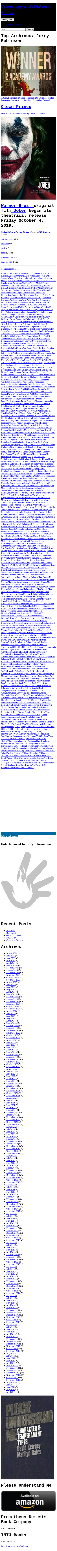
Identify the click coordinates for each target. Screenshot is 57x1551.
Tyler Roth (39, 734)
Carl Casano (26, 346)
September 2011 (13, 1380)
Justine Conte (11, 536)
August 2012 (11, 1353)
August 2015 (11, 1266)
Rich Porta (34, 659)
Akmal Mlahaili (36, 283)
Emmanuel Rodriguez (16, 423)
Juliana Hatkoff (28, 531)
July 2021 (10, 1100)
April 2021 (11, 1107)
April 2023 (11, 1050)
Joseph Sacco (12, 524)
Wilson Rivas (41, 755)
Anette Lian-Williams (28, 305)
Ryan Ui (41, 676)
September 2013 (13, 1322)
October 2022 (12, 1064)
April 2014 (11, 1305)
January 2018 (12, 1201)
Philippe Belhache (29, 647)
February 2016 (12, 1254)
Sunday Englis (36, 707)
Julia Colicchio (26, 529)
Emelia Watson (38, 418)
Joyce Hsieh (47, 526)
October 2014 (12, 1291)
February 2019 (12, 1170)
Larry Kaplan (11, 560)
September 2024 (13, 1009)
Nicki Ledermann (40, 632)
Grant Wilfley (11, 452)
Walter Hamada (42, 748)
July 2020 (10, 1129)
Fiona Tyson (12, 435)
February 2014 (12, 1310)
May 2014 (10, 1303)
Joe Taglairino (47, 507)
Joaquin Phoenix (14, 505)
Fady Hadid (33, 432)
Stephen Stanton (26, 702)
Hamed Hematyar (24, 454)
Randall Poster (26, 652)
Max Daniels (23, 596)
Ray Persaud (15, 654)
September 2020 (13, 1124)
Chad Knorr (12, 355)
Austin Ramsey (16, 319)
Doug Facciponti (29, 406)
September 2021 (13, 1095)
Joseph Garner (14, 522)
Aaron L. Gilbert (32, 273)
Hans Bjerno (10, 456)
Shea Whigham (16, 695)
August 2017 (11, 1213)
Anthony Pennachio (27, 312)
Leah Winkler (10, 565)
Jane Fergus (30, 473)
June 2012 (10, 1358)
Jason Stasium (47, 481)
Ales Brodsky (32, 288)
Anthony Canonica (38, 309)
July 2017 (10, 1216)
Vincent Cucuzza (15, 743)
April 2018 (11, 1194)
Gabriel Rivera (23, 440)
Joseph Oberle (42, 522)
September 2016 (13, 1240)
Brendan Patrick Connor (34, 334)
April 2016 (11, 1252)
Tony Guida (33, 731)
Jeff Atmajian (41, 483)
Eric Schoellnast (14, 428)
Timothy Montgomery (17, 726)
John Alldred (33, 509)
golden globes (7, 257)
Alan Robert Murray (34, 285)
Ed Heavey (29, 411)
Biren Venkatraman (14, 326)
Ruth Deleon (37, 671)
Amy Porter (27, 300)
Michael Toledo (13, 616)
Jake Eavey (8, 468)
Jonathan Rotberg (16, 519)
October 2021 (12, 1093)
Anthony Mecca (12, 312)
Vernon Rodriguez (28, 736)
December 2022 (13, 1059)
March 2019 (11, 1168)
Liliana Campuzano (16, 567)
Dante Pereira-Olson (27, 387)
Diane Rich (27, 403)
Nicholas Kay (36, 630)
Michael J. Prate (26, 608)
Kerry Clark (26, 546)
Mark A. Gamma (28, 582)
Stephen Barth (26, 700)
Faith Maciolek (44, 432)
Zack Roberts (26, 765)
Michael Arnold (29, 601)
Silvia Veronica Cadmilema (34, 695)
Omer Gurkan (21, 640)
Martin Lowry (35, 587)
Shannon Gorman (16, 690)
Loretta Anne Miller (30, 572)
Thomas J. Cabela (26, 717)
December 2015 (13, 1259)
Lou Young (43, 572)
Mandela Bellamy (30, 577)
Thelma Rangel (36, 714)
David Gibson (26, 389)
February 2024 (12, 1025)
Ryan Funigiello (43, 673)
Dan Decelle (14, 379)
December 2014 (13, 1286)
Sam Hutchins (45, 678)
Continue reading (9, 269)
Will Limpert (46, 751)
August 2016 (11, 1242)
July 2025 (10, 984)
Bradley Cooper (41, 329)
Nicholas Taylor (16, 632)
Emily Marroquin (16, 420)
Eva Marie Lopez (27, 430)
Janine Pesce (40, 473)
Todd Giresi (45, 726)
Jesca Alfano (16, 497)
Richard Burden (13, 661)
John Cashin (14, 512)
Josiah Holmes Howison (20, 526)
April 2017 (11, 1223)
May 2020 (10, 1134)
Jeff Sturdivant (40, 485)
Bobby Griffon (28, 329)
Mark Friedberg (23, 584)
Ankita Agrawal (25, 307)
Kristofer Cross (28, 558)
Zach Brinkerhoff (40, 763)
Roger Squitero (22, 669)
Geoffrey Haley (12, 444)
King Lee (42, 553)
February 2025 (12, 997)
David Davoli (15, 389)
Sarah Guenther (25, 683)
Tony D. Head (22, 731)
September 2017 (13, 1211)
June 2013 (10, 1329)
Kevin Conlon (22, 548)
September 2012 (13, 1351)
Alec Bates (21, 288)
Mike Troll (31, 623)
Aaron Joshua (19, 273)
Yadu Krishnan (38, 758)
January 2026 (12, 970)
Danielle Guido (26, 384)
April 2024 (11, 1021)
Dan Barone (41, 377)
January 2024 (12, 1028)
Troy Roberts (29, 734)
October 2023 (12, 1035)
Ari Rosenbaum (29, 314)
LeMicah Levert (31, 565)
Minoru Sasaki (42, 623)
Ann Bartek (37, 307)
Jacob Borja (36, 466)
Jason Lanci (39, 478)
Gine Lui (13, 449)
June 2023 (10, 1045)
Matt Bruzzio (42, 589)
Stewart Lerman (14, 707)
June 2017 (10, 1218)
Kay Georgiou (11, 541)
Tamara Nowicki (25, 712)
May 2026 (10, 960)
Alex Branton (43, 288)
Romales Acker (13, 671)
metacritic (5, 244)
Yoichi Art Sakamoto (30, 760)
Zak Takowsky (38, 765)
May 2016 (10, 1250)
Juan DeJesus (14, 529)
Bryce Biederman (38, 341)
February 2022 (12, 1083)
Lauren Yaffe (14, 563)
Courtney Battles (29, 372)
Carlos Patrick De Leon (37, 348)
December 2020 (13, 1117)
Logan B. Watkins (14, 572)
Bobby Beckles (15, 329)
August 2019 (11, 1156)
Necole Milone (14, 630)
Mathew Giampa (30, 589)
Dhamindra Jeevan (42, 401)
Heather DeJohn (29, 459)
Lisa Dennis (25, 570)
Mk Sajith (9, 625)
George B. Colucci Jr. (28, 444)
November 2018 (13, 1177)
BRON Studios (38, 338)
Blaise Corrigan (29, 326)
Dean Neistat (38, 396)
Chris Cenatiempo (37, 358)
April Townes (17, 314)
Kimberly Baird (24, 553)
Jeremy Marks (28, 493)
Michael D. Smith (40, 603)
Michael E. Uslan (14, 606)
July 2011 (10, 1385)
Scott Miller (32, 685)
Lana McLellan (41, 558)
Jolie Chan (26, 517)
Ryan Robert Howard (28, 676)
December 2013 (13, 1315)
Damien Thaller (29, 377)
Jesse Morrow (27, 497)
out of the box (26, 100)
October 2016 (12, 1238)
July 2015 (10, 1269)
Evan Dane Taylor (42, 430)
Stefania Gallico (35, 697)
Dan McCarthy (26, 379)
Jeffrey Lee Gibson (18, 488)
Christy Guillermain (17, 367)
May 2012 (10, 1361)
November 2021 (13, 1091)
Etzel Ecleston (14, 430)
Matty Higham (12, 596)
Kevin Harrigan (35, 548)
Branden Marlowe (14, 331)
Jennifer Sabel (16, 493)
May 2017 (10, 1221)
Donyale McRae (15, 406)
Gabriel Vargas (35, 440)
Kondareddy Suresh (26, 555)
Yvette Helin (28, 763)
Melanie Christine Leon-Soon (19, 599)
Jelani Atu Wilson (33, 488)
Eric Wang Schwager (30, 428)
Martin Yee (45, 587)
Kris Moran (40, 555)
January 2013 (12, 1341)
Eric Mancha (40, 425)
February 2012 (12, 1368)
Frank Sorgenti (32, 437)
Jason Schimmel (34, 481)
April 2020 (11, 1136)
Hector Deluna (42, 459)
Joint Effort (13, 517)
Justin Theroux (42, 534)
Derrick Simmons (13, 401)
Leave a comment (37, 113)
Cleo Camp (16, 370)
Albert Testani (11, 288)
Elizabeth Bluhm (40, 415)
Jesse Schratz (38, 497)
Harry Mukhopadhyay (25, 456)
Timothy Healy (37, 724)
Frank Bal (11, 437)
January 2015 (12, 1283)
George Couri (43, 444)
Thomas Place (32, 719)
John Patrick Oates (22, 514)
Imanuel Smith (31, 464)
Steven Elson (11, 705)
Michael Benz (27, 603)
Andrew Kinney (12, 305)
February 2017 (12, 1228)
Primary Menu (7, 20)
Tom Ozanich (38, 729)
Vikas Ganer (12, 741)
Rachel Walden (35, 649)
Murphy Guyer (13, 628)
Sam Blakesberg (32, 678)
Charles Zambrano (37, 355)
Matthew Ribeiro (30, 594)
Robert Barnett (39, 661)
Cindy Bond (42, 367)
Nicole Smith (27, 635)
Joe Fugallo (42, 505)
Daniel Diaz (11, 382)
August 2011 (11, 1382)
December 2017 (13, 1204)
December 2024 (13, 1001)
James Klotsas (44, 471)
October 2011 (12, 1377)
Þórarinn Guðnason (25, 767)
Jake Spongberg (32, 468)
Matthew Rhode (16, 594)
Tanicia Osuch (14, 714)
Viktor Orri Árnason (26, 741)
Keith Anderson (32, 541)
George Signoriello (18, 447)
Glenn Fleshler (37, 449)
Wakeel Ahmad (29, 748)
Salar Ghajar (20, 678)
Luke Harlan (34, 575)
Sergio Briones (15, 688)
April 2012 (11, 1363)
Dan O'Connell (38, 379)
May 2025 (10, 989)
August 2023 (11, 1040)
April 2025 (11, 992)
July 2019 (10, 1158)
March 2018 (11, 1197)
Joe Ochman (15, 507)
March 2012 (11, 1365)
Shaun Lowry (17, 693)
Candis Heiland (14, 346)
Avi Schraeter (28, 319)
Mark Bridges (41, 582)
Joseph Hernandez (28, 522)
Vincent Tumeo (13, 746)
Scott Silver (42, 685)
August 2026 (11, 953)
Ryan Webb (10, 678)
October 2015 (12, 1262)
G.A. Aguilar (11, 440)
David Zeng (39, 394)
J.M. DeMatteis (14, 466)
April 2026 (11, 963)
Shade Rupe (26, 688)
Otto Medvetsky (33, 640)
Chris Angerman (12, 358)
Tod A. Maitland (33, 726)
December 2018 (13, 1175)
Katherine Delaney (40, 538)
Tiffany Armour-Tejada (33, 722)
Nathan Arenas (37, 628)
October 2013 (12, 1320)
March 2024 (11, 1023)
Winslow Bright (13, 758)
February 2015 (12, 1281)
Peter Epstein (26, 644)
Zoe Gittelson (11, 767)
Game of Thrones (13, 935)
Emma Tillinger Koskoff (34, 420)
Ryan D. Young (29, 673)
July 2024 (10, 1013)
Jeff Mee (30, 485)
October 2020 (12, 1122)
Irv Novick (41, 464)
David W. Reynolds (15, 394)
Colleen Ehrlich (28, 370)
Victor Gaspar (11, 738)
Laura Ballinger (23, 560)
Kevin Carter (11, 548)
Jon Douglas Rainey (39, 517)
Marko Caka (11, 587)
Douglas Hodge (13, 408)
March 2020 (11, 1139)
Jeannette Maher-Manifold (24, 483)
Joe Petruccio (25, 507)
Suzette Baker (12, 712)
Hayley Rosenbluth (14, 459)
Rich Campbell (45, 657)
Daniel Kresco (22, 382)
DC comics (12, 396)
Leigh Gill (20, 565)
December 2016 (13, 1233)
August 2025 (11, 982)
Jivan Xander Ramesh (22, 502)
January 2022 (12, 1086)
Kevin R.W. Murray (16, 550)
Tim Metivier (17, 724)
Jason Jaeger (12, 478)
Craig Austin (41, 372)
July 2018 (10, 1187)
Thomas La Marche (18, 719)
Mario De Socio (14, 582)
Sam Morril (14, 681)
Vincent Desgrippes (30, 743)
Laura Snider (35, 560)
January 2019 (12, 1172)
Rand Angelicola (13, 652)
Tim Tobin (26, 724)
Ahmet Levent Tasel (41, 280)
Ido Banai (21, 464)
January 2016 (12, 1257)
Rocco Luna (11, 669)
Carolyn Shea (32, 350)
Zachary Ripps (14, 765)
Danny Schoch (13, 387)
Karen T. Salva (39, 536)
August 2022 (11, 1069)
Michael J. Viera (40, 608)
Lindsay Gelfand (31, 567)
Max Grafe (33, 596)
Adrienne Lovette (26, 280)
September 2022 (13, 1066)
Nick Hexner (28, 632)
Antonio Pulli (41, 312)
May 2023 (10, 1047)
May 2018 (10, 1192)
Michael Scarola (16, 613)
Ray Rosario (26, 654)
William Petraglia (14, 755)
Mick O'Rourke (14, 620)
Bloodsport (11, 933)
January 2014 (12, 1312)
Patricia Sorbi (13, 642)
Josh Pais (32, 524)
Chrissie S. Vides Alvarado (19, 362)
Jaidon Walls (46, 466)
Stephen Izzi (14, 702)
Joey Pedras (23, 509)
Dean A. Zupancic (25, 396)
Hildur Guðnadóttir (31, 461)
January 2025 (12, 999)
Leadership (5, 100)
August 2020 (11, 1127)
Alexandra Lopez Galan (18, 293)
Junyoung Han (40, 531)
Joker (20, 517)
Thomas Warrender (15, 722)
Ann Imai (46, 307)
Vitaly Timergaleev (42, 746)
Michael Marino (28, 611)
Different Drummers (14, 24)
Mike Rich (13, 623)
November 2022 (13, 1062)
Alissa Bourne (12, 295)
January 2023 (12, 1057)
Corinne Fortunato (14, 372)
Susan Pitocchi (26, 710)
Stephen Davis (38, 700)
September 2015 (13, 1264)
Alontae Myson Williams (38, 295)
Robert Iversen (11, 664)
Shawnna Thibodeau (31, 693)
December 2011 (13, 1373)
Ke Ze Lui (21, 541)
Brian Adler (22, 336)
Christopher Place (28, 365)
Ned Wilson (25, 630)
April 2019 (11, 1165)
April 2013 (11, 1334)
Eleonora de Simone (24, 415)
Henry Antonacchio (15, 461)
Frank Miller (20, 437)
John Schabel (35, 514)
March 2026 (11, 965)
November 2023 (13, 1033)
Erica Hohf (43, 428)
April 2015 (11, 1276)
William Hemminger (30, 753)
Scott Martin (22, 685)
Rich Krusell (14, 659)
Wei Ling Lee (22, 751)
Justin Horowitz (15, 534)
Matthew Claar (16, 591)
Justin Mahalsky (29, 534)
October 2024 (12, 1006)
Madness (15, 100)
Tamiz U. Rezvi (38, 712)
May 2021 (10, 1105)
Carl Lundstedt (37, 346)
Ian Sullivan (12, 464)
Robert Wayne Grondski (29, 666)
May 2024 (10, 1018)
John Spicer (46, 514)
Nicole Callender (15, 635)
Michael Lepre (16, 611)
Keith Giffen (16, 543)
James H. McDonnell (29, 471)
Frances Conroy (37, 435)
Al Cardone (13, 285)
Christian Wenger (37, 362)
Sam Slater (23, 681)
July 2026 (10, 956)
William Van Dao (28, 755)
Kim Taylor (13, 553)
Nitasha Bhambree (38, 637)
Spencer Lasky (23, 697)
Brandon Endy (28, 331)
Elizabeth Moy (11, 418)
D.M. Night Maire (41, 374)
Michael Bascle (14, 603)
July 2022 (10, 1071)
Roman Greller (26, 671)
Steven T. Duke (40, 705)
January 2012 (12, 1370)
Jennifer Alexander (15, 490)
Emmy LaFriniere (32, 423)
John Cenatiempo (26, 512)
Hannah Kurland (39, 454)
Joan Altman (36, 502)
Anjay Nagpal (13, 307)
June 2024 (10, 1016)
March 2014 (11, 1307)
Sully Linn (25, 707)
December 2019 (13, 1146)
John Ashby (43, 509)
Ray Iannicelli (38, 652)
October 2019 (12, 1151)
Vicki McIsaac (42, 736)
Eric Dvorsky (29, 425)
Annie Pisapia (24, 309)
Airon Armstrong (14, 283)
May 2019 (10, 1163)
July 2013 (10, 1327)
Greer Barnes (22, 452)
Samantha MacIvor (36, 681)
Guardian (43, 98)
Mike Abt (39, 620)
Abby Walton (41, 276)
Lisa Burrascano (13, 570)
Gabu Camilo (15, 442)
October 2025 (12, 977)
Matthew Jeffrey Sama (32, 591)
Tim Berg (47, 722)
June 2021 (10, 1103)
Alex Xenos (38, 290)
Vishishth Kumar (26, 746)
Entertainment (14, 98)
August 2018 (11, 1185)
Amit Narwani (16, 300)
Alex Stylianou (14, 290)
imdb (3, 248)
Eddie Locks (14, 413)
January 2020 (12, 1144)
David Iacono (38, 389)
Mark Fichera (11, 584)
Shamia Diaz (37, 688)
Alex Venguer (27, 290)
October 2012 (12, 1348)
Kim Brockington (43, 550)
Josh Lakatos (23, 524)
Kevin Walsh (30, 550)
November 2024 (13, 1004)
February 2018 (12, 1199)
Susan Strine (37, 710)
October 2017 (12, 1209)
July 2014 (10, 1298)
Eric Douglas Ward (16, 425)
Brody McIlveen (25, 338)
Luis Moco (24, 575)
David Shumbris (32, 391)
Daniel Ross (33, 382)
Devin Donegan (28, 401)
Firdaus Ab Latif (24, 435)
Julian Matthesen (15, 531)
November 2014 (13, 1288)
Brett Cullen (12, 336)
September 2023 (13, 1037)
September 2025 (13, 980)
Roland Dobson (35, 669)
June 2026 (10, 958)
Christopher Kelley (13, 365)
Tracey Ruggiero (17, 734)
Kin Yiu (34, 553)
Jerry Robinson (21, 495)
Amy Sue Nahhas (39, 300)
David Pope (20, 391)
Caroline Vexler (20, 350)
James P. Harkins (18, 473)
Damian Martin (16, 377)
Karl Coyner (12, 538)
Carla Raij (12, 348)
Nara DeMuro (25, 628)
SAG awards (6, 262)
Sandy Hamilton (12, 683)
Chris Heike (11, 360)
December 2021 (13, 1088)
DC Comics (44, 232)
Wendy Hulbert (34, 751)
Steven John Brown (25, 705)
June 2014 (10, 1300)
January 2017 (12, 1230)
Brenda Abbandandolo (14, 334)
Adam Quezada (40, 278)
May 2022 (10, 1076)
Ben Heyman (26, 321)
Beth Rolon (10, 324)
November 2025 (13, 975)
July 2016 (10, 1245)
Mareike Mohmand (27, 579)
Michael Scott (28, 613)
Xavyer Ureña (26, 758)
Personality (37, 100)
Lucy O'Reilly (14, 575)
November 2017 (13, 1206)
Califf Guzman (12, 343)
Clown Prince (16, 106)
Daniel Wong (14, 384)
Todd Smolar (27, 729)
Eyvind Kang (22, 432)
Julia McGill (38, 529)
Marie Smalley (41, 579)
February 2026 (12, 968)
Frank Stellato (44, 437)
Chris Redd (34, 360)
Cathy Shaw (33, 353)
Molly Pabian (34, 625)
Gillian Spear (31, 447)
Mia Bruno (36, 599)
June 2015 (10, 1271)
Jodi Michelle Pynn (29, 505)
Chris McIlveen (22, 360)
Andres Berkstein (32, 302)
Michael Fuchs (28, 606)
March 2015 (11, 1279)
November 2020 (13, 1119)
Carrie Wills (12, 353)
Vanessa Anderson (13, 736)
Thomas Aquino (12, 717)
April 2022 (11, 1078)
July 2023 (10, 1042)
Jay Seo (10, 483)
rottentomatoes (7, 239)
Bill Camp (41, 324)
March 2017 (11, 1226)
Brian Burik (43, 336)
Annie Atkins (12, 309)
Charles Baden (23, 355)
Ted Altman (25, 714)
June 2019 (10, 1160)
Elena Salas (11, 415)
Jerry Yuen (32, 495)
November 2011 (13, 1375)
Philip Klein (17, 647)
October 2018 (12, 1180)
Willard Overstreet (14, 753)
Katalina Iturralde (25, 538)
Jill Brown (40, 500)
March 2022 (11, 1081)
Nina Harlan (25, 637)
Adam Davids (14, 278)
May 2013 (10, 1332)
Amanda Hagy (37, 297)
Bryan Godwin (25, 341)
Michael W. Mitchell (28, 616)
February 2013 (12, 1339)
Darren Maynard (43, 387)
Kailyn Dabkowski (25, 536)
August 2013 (11, 1324)
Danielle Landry (40, 384)
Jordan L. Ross (29, 519)
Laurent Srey (25, 563)
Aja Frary (26, 283)
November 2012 (13, 1346)
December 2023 (13, 1030)
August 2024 (11, 1011)
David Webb (29, 394)
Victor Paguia (23, 738)
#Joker (4, 232)
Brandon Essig (40, 331)
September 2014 (13, 1293)
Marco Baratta (13, 579)
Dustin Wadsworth (17, 411)
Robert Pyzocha (12, 666)
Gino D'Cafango (24, 449)
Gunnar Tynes (11, 454)
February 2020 (12, 1141)
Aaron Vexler (29, 276)
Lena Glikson (44, 565)
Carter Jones (22, 353)
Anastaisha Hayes (17, 302)
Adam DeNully (26, 278)
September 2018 (13, 1182)
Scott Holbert (11, 685)
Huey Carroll (44, 461)
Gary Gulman (27, 442)
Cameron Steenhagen (28, 343)
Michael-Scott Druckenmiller (20, 618)
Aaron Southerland (16, 276)
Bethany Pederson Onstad (26, 324)
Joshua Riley (41, 524)
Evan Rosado (11, 432)
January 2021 (12, 1115)
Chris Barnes (24, 358)
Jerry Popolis (9, 495)
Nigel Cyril (37, 635)
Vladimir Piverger (15, 748)
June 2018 (10, 1189)
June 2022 (10, 1074)
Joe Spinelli (36, 507)
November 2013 (13, 1317)
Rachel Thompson (21, 649)
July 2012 (10, 1356)
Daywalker (11, 938)
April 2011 (10, 1392)
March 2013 (11, 1336)
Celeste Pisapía (44, 353)
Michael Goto (40, 606)
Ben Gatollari (15, 321)
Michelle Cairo (39, 618)
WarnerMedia (11, 751)
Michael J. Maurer (12, 608)
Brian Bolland (32, 336)
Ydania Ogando (15, 760)
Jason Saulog (21, 481)
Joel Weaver (12, 509)
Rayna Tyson (36, 654)
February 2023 (12, 1054)
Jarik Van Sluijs (22, 476)
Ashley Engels (14, 317)
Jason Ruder (11, 481)
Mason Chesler (16, 589)
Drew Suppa (39, 408)
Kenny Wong (15, 546)
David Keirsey (23, 113)
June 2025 (10, 987)
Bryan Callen (13, 341)
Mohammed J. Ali (21, 625)
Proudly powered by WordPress (14, 1546)
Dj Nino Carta (38, 403)
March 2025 (11, 994)
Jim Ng (10, 502)
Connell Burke (41, 370)
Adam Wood (13, 280)
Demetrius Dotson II (27, 399)
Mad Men (10, 930)
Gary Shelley (38, 442)
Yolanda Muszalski (15, 763)
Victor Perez (34, 738)
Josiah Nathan (36, 526)
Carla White (22, 348)
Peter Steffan (37, 644)
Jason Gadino (44, 476)
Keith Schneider (28, 543)
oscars (3, 253)
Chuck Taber (31, 367)
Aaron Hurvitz (7, 273)
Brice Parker (13, 338)
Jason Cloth (34, 476)
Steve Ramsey (39, 702)
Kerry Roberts (37, 546)
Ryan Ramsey (13, 676)
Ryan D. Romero (16, 673)
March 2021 (11, 1110)
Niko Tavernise (13, 637)
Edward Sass (38, 413)
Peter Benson (15, 644)
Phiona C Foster (44, 647)
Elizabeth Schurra (24, 418)
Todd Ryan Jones (14, 729)
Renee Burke (13, 657)
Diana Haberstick (15, 403)
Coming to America (14, 940)
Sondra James (11, 697)
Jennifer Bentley (30, 490)
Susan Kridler (14, 710)
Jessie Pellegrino (14, 500)
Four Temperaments (29, 98)
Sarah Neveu (37, 683)
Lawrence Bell (37, 563)
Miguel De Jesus (28, 620)
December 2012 (13, 1344)
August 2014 (11, 1295)
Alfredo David (34, 293)
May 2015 (10, 1274)
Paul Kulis (36, 642)
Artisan (4, 98)
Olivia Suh (10, 640)
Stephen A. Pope (13, 700)
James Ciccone (14, 471)
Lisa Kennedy (36, 570)
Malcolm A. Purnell (15, 577)
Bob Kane (40, 326)
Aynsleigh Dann (41, 319)
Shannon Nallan (30, 690)
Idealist (51, 98)
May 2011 (10, 1389)
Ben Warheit (37, 321)
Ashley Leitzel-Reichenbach (32, 317)
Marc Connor (43, 577)
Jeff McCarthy (20, 485)
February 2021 (12, 1112)
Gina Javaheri (43, 447)
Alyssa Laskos (25, 297)
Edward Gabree (26, 413)
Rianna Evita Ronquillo (29, 657)
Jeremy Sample (40, 493)
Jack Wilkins (25, 466)
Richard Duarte (26, 661)
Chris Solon (44, 360)
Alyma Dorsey (13, 297)
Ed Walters (39, 411)
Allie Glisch (23, 295)
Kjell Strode (13, 555)
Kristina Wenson (15, 558)
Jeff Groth (10, 485)
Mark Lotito (35, 584)
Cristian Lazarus (27, 374)
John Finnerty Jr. (41, 512)
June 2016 (10, 1247)
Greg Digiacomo (35, 452)
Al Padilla (22, 285)
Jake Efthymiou (19, 468)
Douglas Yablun (27, 408)
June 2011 (10, 1387)
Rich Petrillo (24, 659)
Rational (46, 100)
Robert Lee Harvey (25, 664)
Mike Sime (22, 623)
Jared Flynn (11, 476)
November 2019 (13, 1148)
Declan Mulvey (12, 399)
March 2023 (11, 1052)
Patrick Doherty (25, 642)
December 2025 (13, 972)
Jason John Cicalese (26, 478)
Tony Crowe (10, 731)
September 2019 (13, 1153)
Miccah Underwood (14, 601)
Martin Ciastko (23, 587)
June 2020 (10, 1132)
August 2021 (11, 1098)
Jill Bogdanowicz (28, 500)
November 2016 (13, 1235)
